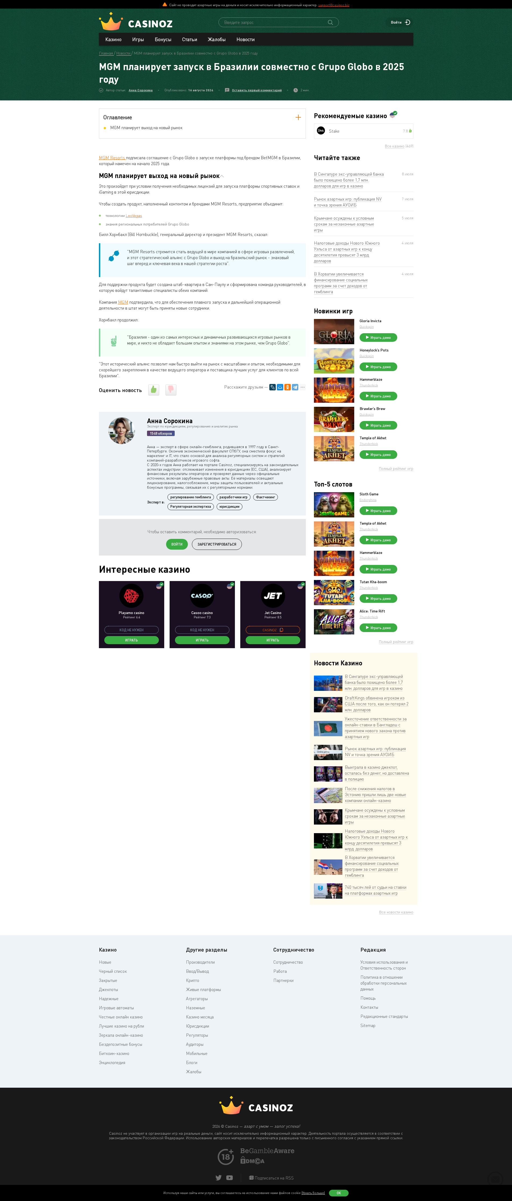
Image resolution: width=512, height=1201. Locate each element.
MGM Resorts (112, 157)
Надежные (109, 998)
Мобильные (196, 1053)
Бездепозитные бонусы (120, 1044)
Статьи (189, 39)
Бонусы (163, 39)
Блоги (191, 1062)
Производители (200, 962)
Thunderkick (369, 385)
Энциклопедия (112, 1062)
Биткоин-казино (114, 1053)
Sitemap (367, 1025)
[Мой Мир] (280, 387)
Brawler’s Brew (372, 409)
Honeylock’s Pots (374, 350)
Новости (246, 39)
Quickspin (367, 327)
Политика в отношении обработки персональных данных (383, 983)
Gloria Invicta (370, 321)
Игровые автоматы (116, 1007)
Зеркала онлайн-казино (121, 1035)
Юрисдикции (197, 1026)
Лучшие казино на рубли (121, 1026)
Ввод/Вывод (197, 971)
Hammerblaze (371, 379)
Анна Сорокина (141, 90)
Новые (105, 962)
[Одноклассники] (287, 387)
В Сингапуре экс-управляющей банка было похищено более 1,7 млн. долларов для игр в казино (349, 179)
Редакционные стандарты (384, 1016)
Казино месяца (200, 1016)
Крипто (192, 980)
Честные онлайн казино (121, 1016)
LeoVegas (134, 215)
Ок (339, 1193)
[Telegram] (295, 387)
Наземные (195, 1007)
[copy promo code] (281, 630)
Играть (131, 640)
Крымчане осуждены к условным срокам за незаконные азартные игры (344, 224)
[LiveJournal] (272, 387)
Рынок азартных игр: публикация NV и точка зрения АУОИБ (348, 202)
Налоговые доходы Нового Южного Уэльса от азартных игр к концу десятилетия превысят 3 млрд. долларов (347, 251)
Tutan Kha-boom (373, 582)
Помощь (368, 998)
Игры (138, 39)
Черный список (113, 971)
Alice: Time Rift (372, 611)
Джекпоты (108, 989)
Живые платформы (203, 989)
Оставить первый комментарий (257, 90)
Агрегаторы (197, 998)
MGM (123, 302)
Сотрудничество (288, 962)
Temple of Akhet (373, 438)
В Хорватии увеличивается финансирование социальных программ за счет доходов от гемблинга (341, 282)
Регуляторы (197, 1035)
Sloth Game (369, 494)
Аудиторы (194, 1044)
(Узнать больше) (313, 1193)
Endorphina (368, 500)
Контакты (369, 1007)
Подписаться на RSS (273, 1178)
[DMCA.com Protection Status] (253, 1162)
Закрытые (108, 980)
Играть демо (381, 337)
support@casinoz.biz (333, 5)
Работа (280, 971)
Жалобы (217, 39)
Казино (113, 39)
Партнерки (283, 980)
